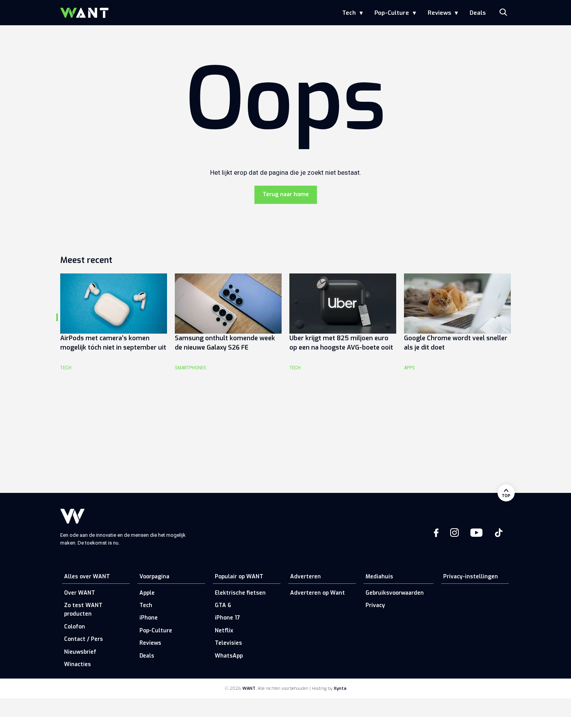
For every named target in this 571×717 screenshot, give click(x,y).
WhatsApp (229, 656)
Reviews (439, 13)
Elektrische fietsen (240, 593)
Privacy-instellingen (470, 576)
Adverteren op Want (317, 593)
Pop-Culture (391, 13)
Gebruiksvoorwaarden (395, 593)
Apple (147, 593)
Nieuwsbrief (80, 652)
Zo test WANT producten (83, 610)
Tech (349, 13)
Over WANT (79, 593)
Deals (478, 13)
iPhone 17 (227, 617)
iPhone (148, 617)
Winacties (77, 664)
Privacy (375, 605)
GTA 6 (223, 605)
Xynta (340, 688)
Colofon (74, 626)
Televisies (228, 643)
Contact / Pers (83, 639)
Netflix (224, 630)
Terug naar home (286, 194)
